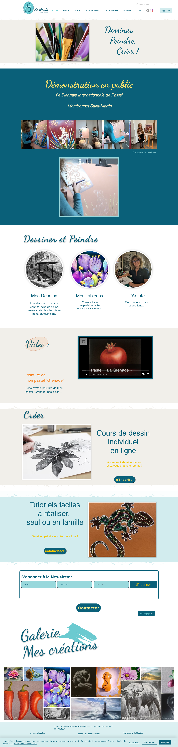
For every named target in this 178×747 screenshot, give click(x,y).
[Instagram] (151, 10)
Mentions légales (37, 733)
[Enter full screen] (148, 374)
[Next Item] (169, 693)
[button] (114, 213)
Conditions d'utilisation (133, 733)
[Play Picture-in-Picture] (143, 374)
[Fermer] (174, 742)
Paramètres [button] (134, 742)
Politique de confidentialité (88, 733)
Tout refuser (149, 742)
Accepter (165, 742)
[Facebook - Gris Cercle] (147, 10)
